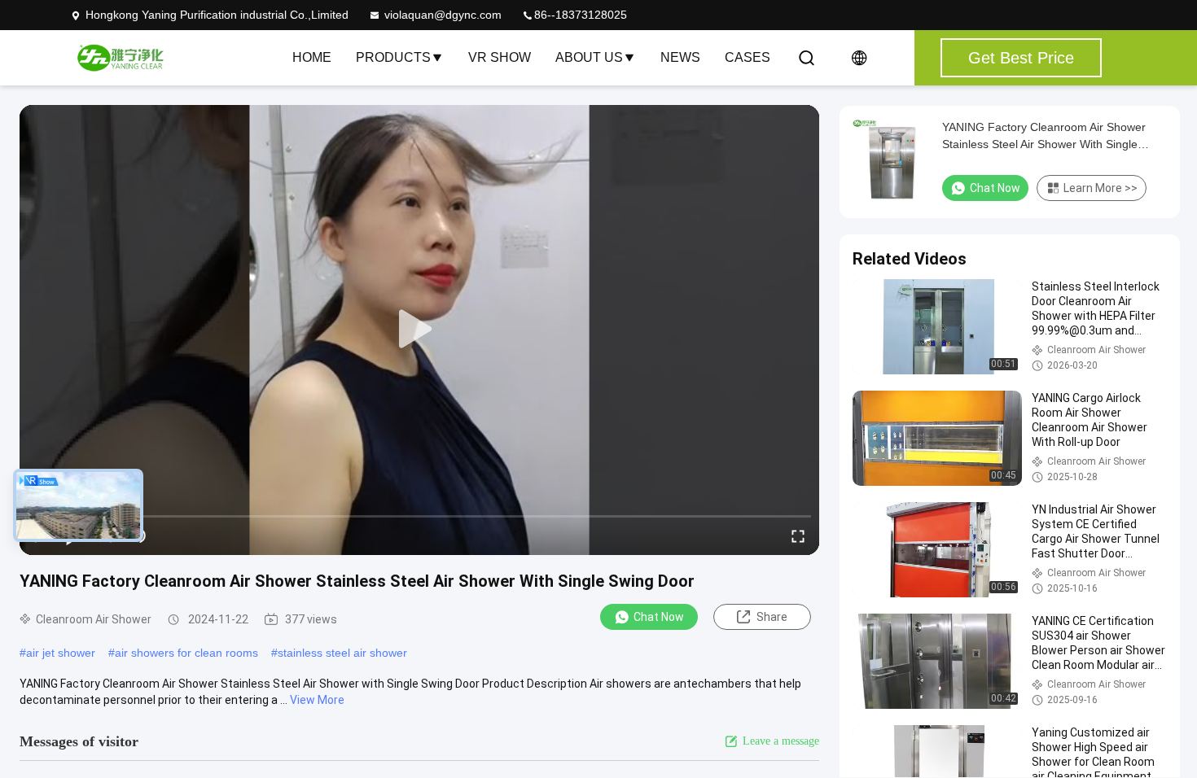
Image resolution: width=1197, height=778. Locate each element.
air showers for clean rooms (186, 652)
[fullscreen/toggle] (798, 535)
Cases (747, 57)
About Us (589, 57)
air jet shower (60, 652)
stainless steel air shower (342, 652)
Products (393, 57)
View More (317, 699)
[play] (419, 329)
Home (311, 57)
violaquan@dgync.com (443, 14)
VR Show (499, 57)
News (680, 57)
